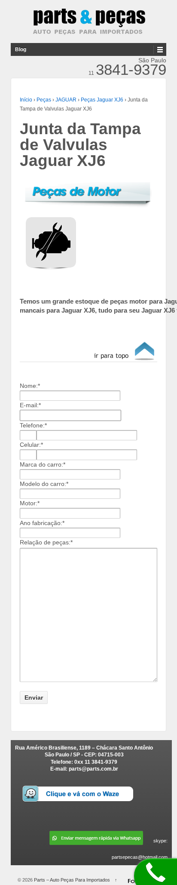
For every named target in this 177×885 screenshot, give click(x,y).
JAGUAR (65, 100)
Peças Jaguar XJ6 (102, 100)
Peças (44, 100)
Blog (20, 49)
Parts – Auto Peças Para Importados (72, 879)
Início (26, 100)
